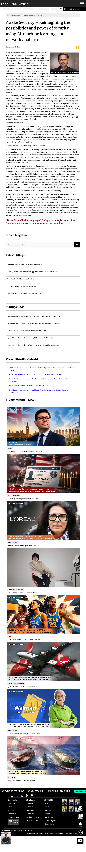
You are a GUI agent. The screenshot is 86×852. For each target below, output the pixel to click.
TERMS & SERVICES (32, 834)
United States (49, 824)
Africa (47, 807)
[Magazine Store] (6, 838)
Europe (47, 814)
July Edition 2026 (64, 809)
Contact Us (30, 810)
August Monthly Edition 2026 (64, 802)
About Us (30, 803)
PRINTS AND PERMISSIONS (66, 834)
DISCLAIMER (53, 834)
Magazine (11, 803)
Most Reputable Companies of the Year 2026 (71, 809)
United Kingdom (50, 821)
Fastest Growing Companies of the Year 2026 (77, 802)
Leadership (12, 814)
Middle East (49, 817)
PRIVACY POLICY (44, 834)
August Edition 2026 (71, 802)
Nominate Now (13, 817)
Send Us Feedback (33, 817)
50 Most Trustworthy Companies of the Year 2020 (25, 15)
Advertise (30, 807)
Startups (11, 810)
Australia (48, 810)
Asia (46, 803)
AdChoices (30, 814)
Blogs (10, 807)
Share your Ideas (32, 821)
